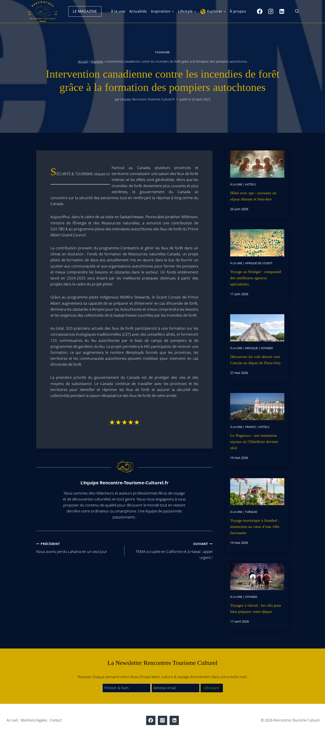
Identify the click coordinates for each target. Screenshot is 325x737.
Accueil (83, 61)
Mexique (251, 348)
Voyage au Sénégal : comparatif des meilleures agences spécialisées (255, 277)
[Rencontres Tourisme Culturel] (42, 11)
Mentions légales (34, 720)
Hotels (250, 184)
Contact (56, 720)
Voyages (267, 348)
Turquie (251, 512)
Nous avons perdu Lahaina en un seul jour (71, 548)
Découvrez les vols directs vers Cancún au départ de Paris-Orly (255, 359)
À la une (118, 11)
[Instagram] (270, 11)
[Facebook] (259, 11)
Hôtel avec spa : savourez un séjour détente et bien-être (253, 196)
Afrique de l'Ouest (258, 263)
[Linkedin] (281, 11)
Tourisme (162, 52)
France (250, 427)
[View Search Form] (297, 11)
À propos (238, 11)
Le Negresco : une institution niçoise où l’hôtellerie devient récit (254, 441)
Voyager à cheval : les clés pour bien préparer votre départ (255, 608)
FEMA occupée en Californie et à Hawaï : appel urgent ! (174, 551)
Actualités (138, 11)
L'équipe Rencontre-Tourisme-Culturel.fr (147, 99)
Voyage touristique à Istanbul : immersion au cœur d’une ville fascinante (254, 526)
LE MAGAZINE (85, 11)
